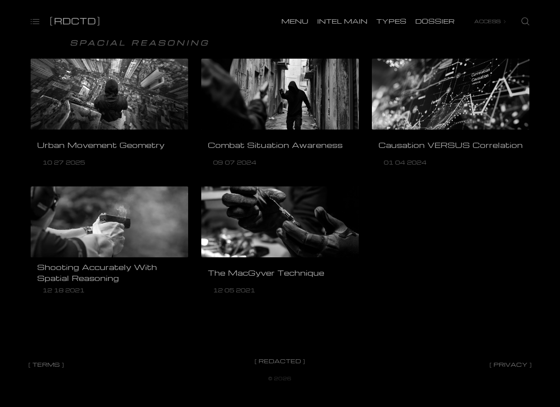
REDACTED (280, 361)
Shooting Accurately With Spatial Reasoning (97, 272)
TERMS (46, 364)
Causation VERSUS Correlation (450, 145)
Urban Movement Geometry (100, 145)
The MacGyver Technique (266, 272)
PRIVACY (511, 364)
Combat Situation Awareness (275, 145)
